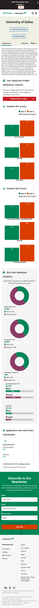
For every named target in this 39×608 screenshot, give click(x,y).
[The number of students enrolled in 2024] (17, 372)
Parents (5, 558)
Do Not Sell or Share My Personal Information (28, 579)
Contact (23, 558)
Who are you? (6, 513)
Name (3, 495)
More (33, 43)
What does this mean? (27, 114)
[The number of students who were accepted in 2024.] (14, 340)
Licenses (24, 574)
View (21, 7)
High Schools (6, 555)
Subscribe (19, 527)
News (23, 554)
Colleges (5, 552)
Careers (23, 551)
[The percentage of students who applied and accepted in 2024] (19, 384)
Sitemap (24, 564)
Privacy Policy (25, 567)
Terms (23, 571)
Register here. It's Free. (18, 99)
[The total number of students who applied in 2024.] (14, 307)
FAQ (22, 561)
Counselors (6, 549)
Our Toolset (25, 548)
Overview (24, 43)
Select (4, 518)
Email (3, 504)
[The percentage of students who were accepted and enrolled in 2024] (10, 406)
